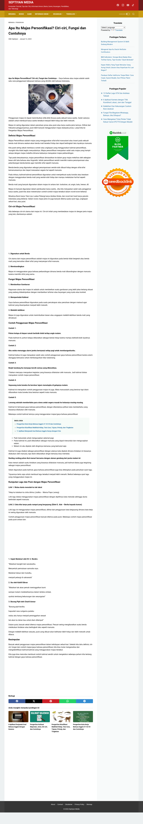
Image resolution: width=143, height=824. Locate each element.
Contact (60, 804)
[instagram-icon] (122, 5)
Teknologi (70, 14)
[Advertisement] (50, 58)
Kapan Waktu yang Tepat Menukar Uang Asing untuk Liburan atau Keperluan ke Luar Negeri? (117, 67)
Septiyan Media (20, 2)
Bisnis (21, 14)
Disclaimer (68, 804)
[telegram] (84, 701)
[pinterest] (50, 701)
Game (29, 14)
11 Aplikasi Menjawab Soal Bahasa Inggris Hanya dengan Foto (39, 431)
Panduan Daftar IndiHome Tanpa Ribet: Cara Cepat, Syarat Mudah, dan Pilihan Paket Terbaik (117, 78)
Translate (118, 30)
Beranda (12, 14)
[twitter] (33, 701)
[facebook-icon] (117, 5)
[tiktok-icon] (133, 5)
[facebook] (16, 701)
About (53, 804)
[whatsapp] (67, 701)
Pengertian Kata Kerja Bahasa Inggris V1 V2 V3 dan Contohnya (39, 424)
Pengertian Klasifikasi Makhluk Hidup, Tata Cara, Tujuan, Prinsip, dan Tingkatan (45, 428)
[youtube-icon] (127, 5)
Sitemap (89, 804)
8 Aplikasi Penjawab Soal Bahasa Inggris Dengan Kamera (17, 727)
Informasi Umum (41, 14)
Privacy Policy (79, 804)
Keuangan (57, 14)
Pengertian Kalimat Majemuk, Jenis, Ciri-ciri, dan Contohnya (38, 727)
